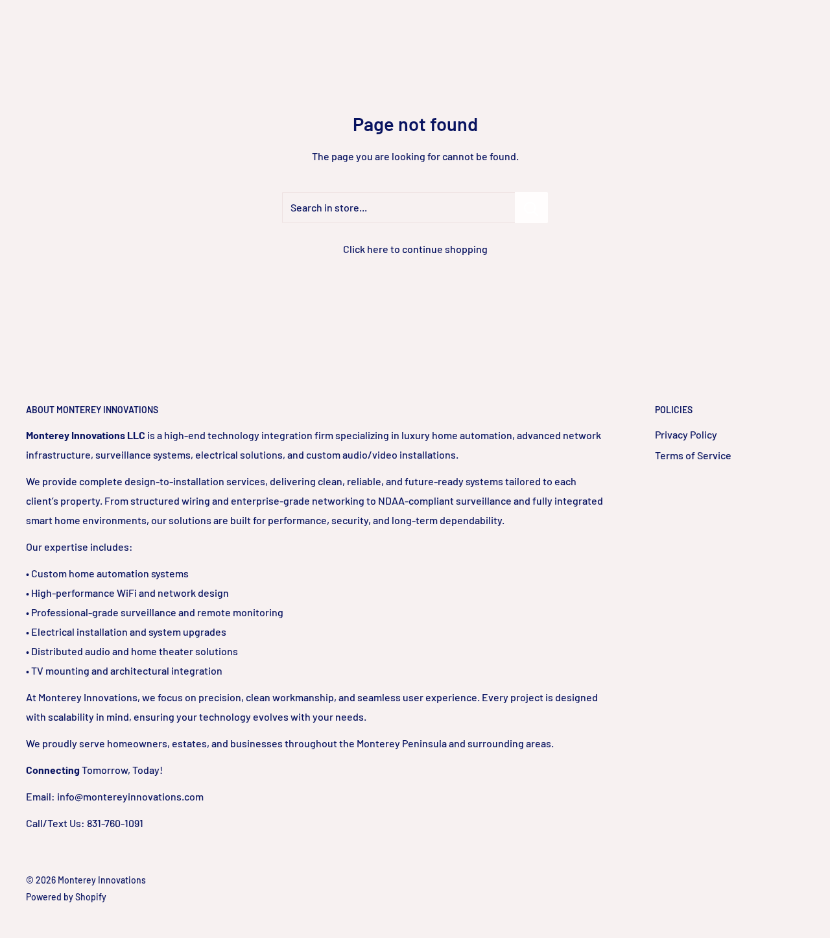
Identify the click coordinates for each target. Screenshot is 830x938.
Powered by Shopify (66, 896)
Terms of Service (693, 455)
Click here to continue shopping (415, 249)
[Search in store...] (531, 207)
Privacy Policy (686, 434)
